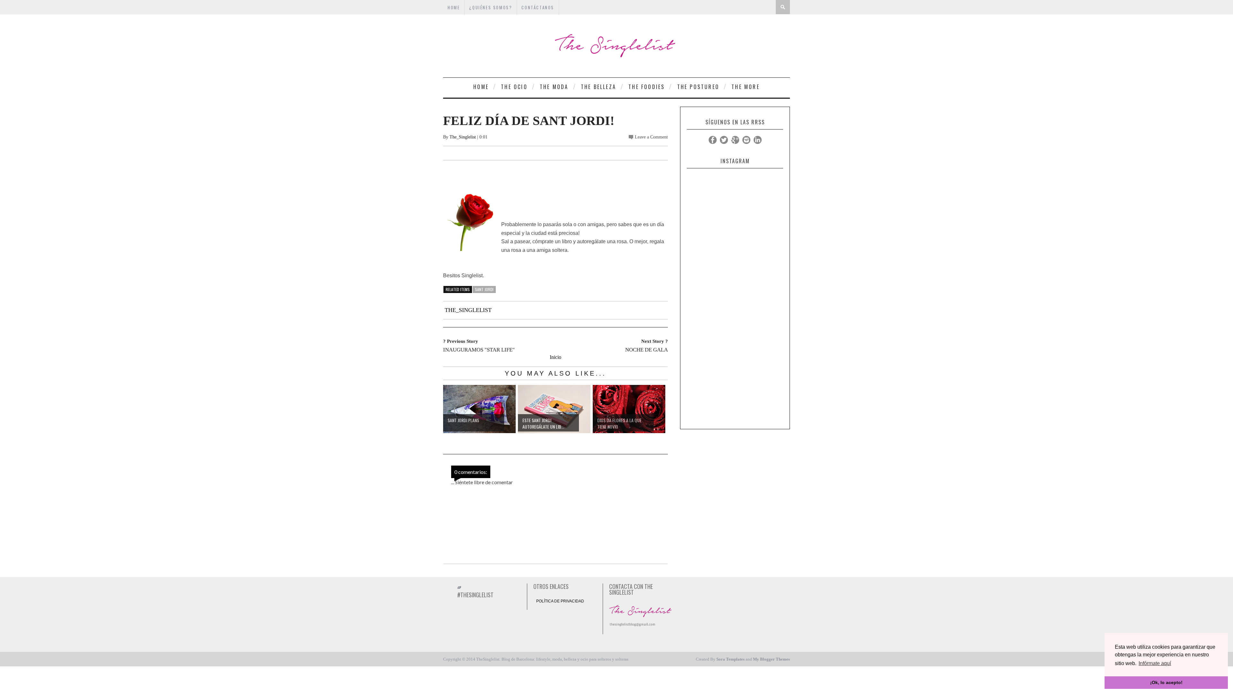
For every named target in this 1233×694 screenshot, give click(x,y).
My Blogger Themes (771, 659)
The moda (554, 87)
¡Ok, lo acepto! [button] (1166, 682)
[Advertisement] (735, 329)
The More (745, 87)
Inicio (555, 357)
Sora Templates (730, 659)
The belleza (598, 87)
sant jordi (484, 289)
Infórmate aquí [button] (1155, 663)
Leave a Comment (651, 137)
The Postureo (698, 87)
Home (481, 87)
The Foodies (646, 87)
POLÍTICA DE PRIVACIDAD (560, 601)
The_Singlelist (463, 137)
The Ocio (514, 87)
